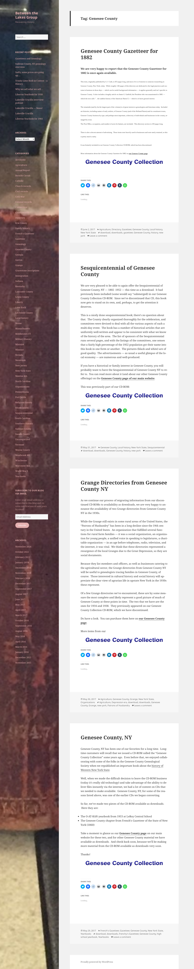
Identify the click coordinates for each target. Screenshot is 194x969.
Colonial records (23, 202)
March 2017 (21, 615)
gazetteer (128, 232)
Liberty (19, 302)
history (154, 232)
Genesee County (23, 249)
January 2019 (22, 562)
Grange (19, 265)
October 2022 (22, 551)
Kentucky (20, 286)
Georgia (19, 254)
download (105, 232)
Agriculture (21, 165)
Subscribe (22, 525)
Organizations (22, 386)
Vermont (19, 444)
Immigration (21, 275)
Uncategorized (22, 439)
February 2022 (22, 557)
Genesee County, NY (106, 737)
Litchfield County (24, 312)
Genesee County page (132, 833)
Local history (21, 318)
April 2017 (20, 609)
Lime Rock (20, 307)
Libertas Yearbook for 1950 (29, 94)
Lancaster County (24, 291)
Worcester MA (22, 465)
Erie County (21, 223)
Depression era (119, 702)
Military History (23, 339)
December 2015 (23, 657)
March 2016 (21, 646)
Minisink (19, 344)
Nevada (19, 355)
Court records (22, 212)
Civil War (20, 196)
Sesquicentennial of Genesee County (118, 271)
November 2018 (23, 573)
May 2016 (20, 636)
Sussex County (22, 434)
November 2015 (23, 662)
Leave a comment (98, 235)
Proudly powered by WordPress (97, 961)
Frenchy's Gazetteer (129, 933)
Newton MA (21, 376)
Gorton (18, 260)
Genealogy (20, 244)
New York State (23, 370)
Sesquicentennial (24, 413)
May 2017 (20, 604)
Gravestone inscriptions (27, 270)
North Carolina (22, 381)
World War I (21, 471)
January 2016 (22, 652)
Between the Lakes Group (26, 15)
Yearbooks (20, 476)
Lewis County (22, 296)
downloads (116, 232)
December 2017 (23, 583)
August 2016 (21, 631)
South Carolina (22, 418)
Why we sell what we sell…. (29, 89)
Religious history (23, 402)
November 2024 (23, 546)
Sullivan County (23, 428)
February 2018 (22, 578)
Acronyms (20, 159)
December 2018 (23, 567)
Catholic (19, 180)
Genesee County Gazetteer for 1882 (119, 54)
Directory (20, 217)
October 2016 (22, 620)
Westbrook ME (22, 455)
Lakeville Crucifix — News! (28, 108)
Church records (23, 186)
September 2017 (23, 588)
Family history (22, 228)
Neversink (20, 360)
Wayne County (22, 449)
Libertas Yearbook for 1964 (29, 118)
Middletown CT (23, 333)
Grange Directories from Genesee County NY (124, 485)
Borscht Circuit (22, 175)
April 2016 (20, 641)
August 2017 (21, 594)
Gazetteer (20, 238)
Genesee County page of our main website (128, 378)
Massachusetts (22, 328)
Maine (18, 323)
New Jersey (21, 365)
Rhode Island (22, 407)
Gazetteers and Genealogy (28, 58)
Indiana (19, 281)
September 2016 (23, 625)
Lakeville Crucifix (24, 113)
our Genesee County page (138, 153)
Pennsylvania (22, 391)
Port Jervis (20, 397)
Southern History (24, 423)
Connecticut (21, 207)
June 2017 (20, 599)
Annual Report (22, 170)
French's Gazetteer (24, 233)
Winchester (21, 460)
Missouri (19, 349)
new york (136, 450)
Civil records (21, 191)
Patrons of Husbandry (119, 705)
